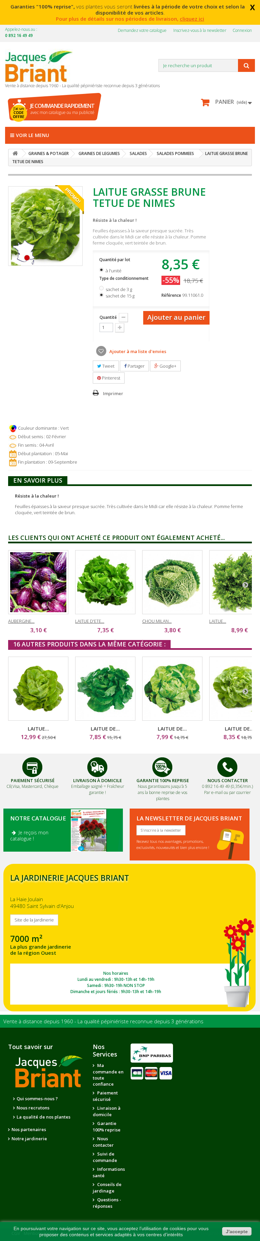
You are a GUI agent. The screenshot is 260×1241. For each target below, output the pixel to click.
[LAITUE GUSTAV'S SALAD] (38, 689)
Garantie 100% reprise (107, 1126)
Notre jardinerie (29, 1139)
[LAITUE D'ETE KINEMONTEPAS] (105, 582)
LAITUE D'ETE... (89, 621)
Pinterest (110, 378)
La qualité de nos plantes (43, 1117)
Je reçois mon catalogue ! (29, 835)
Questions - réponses (107, 1203)
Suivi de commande (105, 1157)
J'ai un (18, 112)
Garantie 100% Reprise (162, 780)
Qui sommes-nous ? (37, 1098)
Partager (136, 366)
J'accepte (237, 1231)
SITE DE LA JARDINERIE (129, 937)
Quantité (108, 317)
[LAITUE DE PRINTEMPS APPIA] (105, 689)
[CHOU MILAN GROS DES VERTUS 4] (172, 582)
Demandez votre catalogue (142, 30)
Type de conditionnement (124, 278)
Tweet (107, 366)
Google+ (167, 366)
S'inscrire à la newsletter (161, 830)
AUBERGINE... (21, 621)
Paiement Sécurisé (33, 780)
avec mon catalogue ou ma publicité (62, 108)
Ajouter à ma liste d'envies (137, 351)
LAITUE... (217, 621)
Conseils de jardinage (107, 1187)
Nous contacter (103, 1142)
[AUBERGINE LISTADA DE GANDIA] (38, 582)
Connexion (242, 30)
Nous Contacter (228, 780)
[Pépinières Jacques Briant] (42, 66)
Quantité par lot (115, 260)
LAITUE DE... (105, 728)
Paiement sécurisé (105, 1096)
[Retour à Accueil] (15, 153)
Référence (171, 295)
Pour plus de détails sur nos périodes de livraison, (130, 18)
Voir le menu (32, 135)
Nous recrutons (33, 1108)
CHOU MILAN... (157, 621)
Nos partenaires (29, 1129)
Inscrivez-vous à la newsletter (199, 30)
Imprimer (113, 393)
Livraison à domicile (97, 780)
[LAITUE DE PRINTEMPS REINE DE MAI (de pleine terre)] (172, 689)
